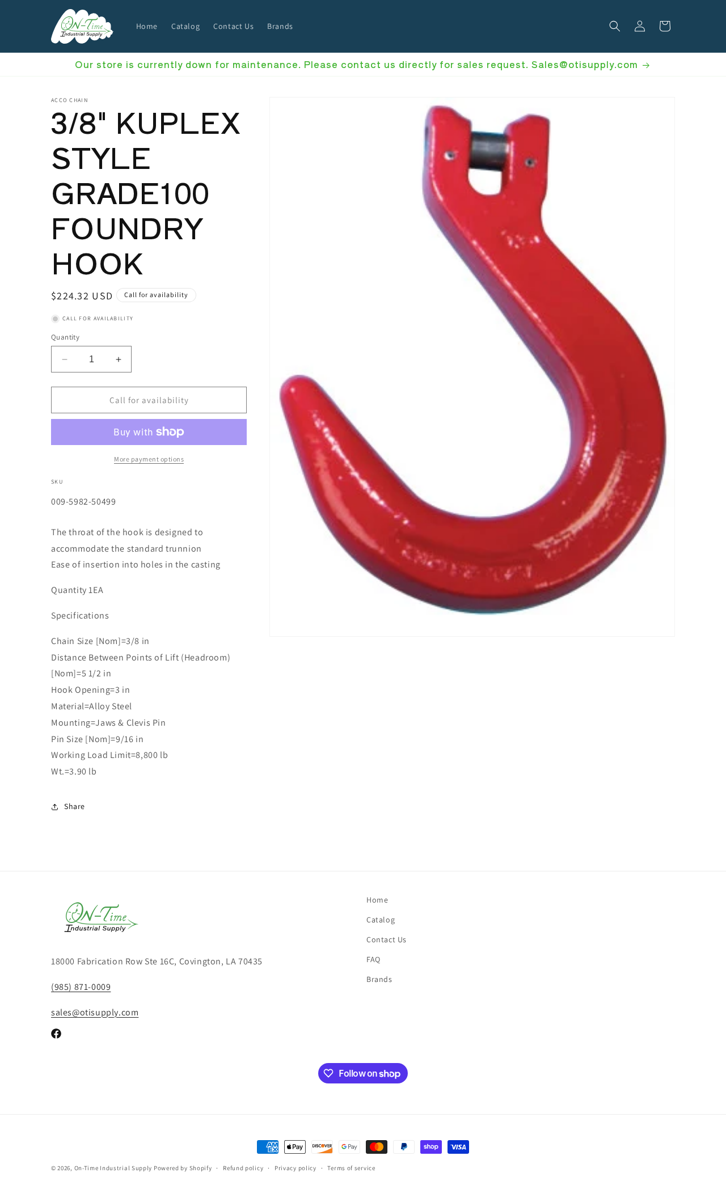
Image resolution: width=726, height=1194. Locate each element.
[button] (614, 26)
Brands (379, 980)
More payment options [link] (149, 459)
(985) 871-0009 (81, 987)
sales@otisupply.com (94, 1012)
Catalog (380, 919)
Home (377, 900)
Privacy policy (295, 1168)
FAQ (373, 960)
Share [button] (74, 806)
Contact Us (386, 939)
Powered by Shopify (183, 1168)
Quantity (65, 337)
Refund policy (243, 1168)
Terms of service (351, 1168)
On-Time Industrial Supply (113, 1168)
